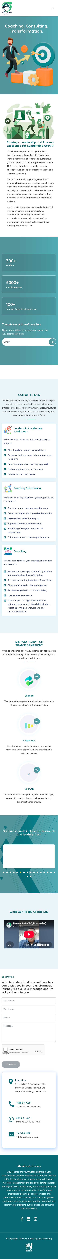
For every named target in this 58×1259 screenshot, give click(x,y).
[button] (3, 872)
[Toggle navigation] (52, 8)
